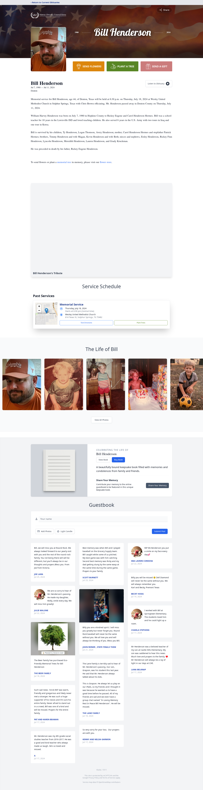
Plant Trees (141, 323)
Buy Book (118, 459)
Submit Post (159, 531)
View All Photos (102, 420)
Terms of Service (109, 778)
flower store (105, 162)
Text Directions (86, 323)
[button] (46, 311)
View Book (103, 459)
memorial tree (64, 162)
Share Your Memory (157, 485)
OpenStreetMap (104, 782)
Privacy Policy (94, 778)
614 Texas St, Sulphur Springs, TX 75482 (83, 317)
